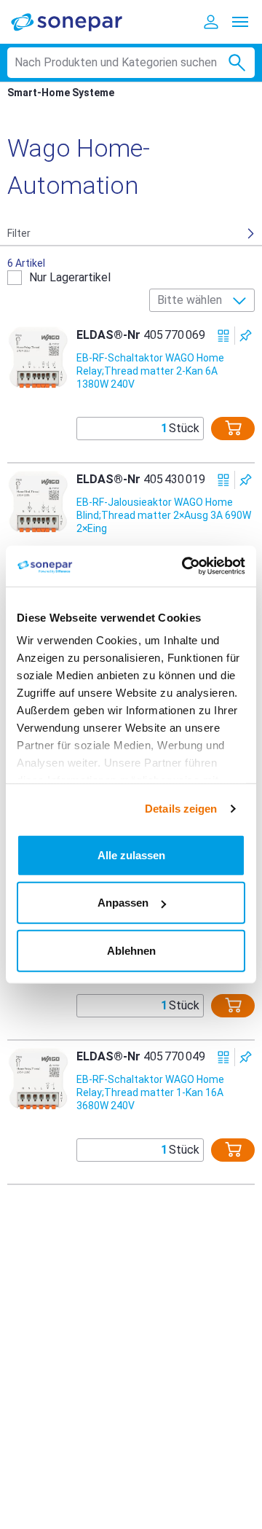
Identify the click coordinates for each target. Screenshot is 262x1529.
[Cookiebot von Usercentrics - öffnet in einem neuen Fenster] (184, 566)
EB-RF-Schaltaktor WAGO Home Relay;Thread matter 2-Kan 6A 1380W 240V (150, 371)
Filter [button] (19, 233)
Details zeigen (181, 808)
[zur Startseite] (76, 21)
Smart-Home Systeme (60, 92)
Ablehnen (131, 950)
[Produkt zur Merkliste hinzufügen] (246, 335)
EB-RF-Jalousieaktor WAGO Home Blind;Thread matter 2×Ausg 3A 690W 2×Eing (163, 515)
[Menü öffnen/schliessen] (240, 22)
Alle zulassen (131, 854)
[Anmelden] (211, 22)
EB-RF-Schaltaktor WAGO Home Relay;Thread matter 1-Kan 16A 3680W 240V (150, 1092)
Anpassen (123, 902)
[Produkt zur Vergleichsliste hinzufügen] (224, 335)
